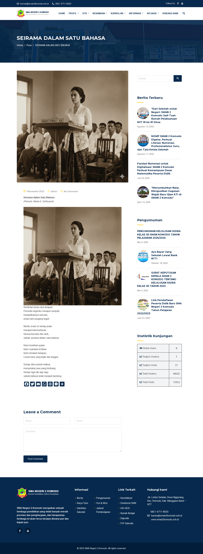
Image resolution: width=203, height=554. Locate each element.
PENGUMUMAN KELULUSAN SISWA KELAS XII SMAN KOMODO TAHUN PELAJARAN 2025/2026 (159, 234)
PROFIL (73, 13)
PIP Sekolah (126, 523)
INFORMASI (135, 13)
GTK (84, 13)
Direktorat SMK (128, 503)
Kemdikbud (126, 498)
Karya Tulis (82, 503)
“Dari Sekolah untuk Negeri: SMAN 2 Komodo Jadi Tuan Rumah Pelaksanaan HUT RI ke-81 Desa (157, 115)
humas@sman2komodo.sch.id (34, 4)
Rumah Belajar (127, 513)
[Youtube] (28, 531)
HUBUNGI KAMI (170, 13)
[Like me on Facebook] (178, 4)
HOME (62, 13)
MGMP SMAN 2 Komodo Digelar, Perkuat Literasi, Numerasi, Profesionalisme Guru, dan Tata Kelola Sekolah (159, 143)
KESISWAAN (99, 13)
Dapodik (124, 518)
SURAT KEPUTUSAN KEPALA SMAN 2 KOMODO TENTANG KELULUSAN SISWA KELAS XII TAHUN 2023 (156, 279)
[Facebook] (20, 531)
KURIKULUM (117, 13)
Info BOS (125, 508)
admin (54, 191)
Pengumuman (103, 498)
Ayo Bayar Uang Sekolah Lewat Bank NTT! (164, 255)
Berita (80, 498)
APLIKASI (151, 13)
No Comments (71, 191)
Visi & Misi (101, 503)
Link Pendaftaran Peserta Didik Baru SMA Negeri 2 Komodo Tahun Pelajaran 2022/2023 (159, 307)
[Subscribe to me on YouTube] (182, 4)
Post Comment (35, 459)
